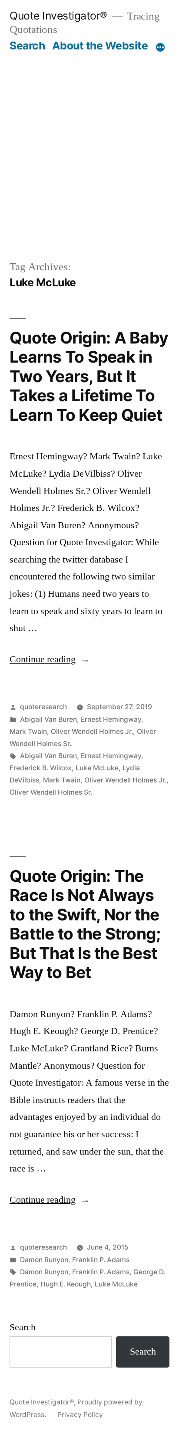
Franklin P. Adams (100, 1260)
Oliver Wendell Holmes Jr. (92, 731)
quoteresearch (43, 707)
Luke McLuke (97, 768)
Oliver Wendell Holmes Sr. (51, 792)
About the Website (100, 45)
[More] (160, 47)
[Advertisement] (89, 146)
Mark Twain (28, 731)
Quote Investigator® (58, 15)
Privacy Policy (80, 1415)
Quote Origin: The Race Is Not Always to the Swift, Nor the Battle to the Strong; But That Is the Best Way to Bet (85, 924)
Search (27, 45)
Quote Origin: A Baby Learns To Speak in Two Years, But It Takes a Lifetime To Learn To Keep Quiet (89, 376)
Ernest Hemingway (111, 719)
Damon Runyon (44, 1260)
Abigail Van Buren (48, 719)
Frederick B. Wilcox (41, 768)
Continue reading (50, 659)
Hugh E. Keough (65, 1284)
